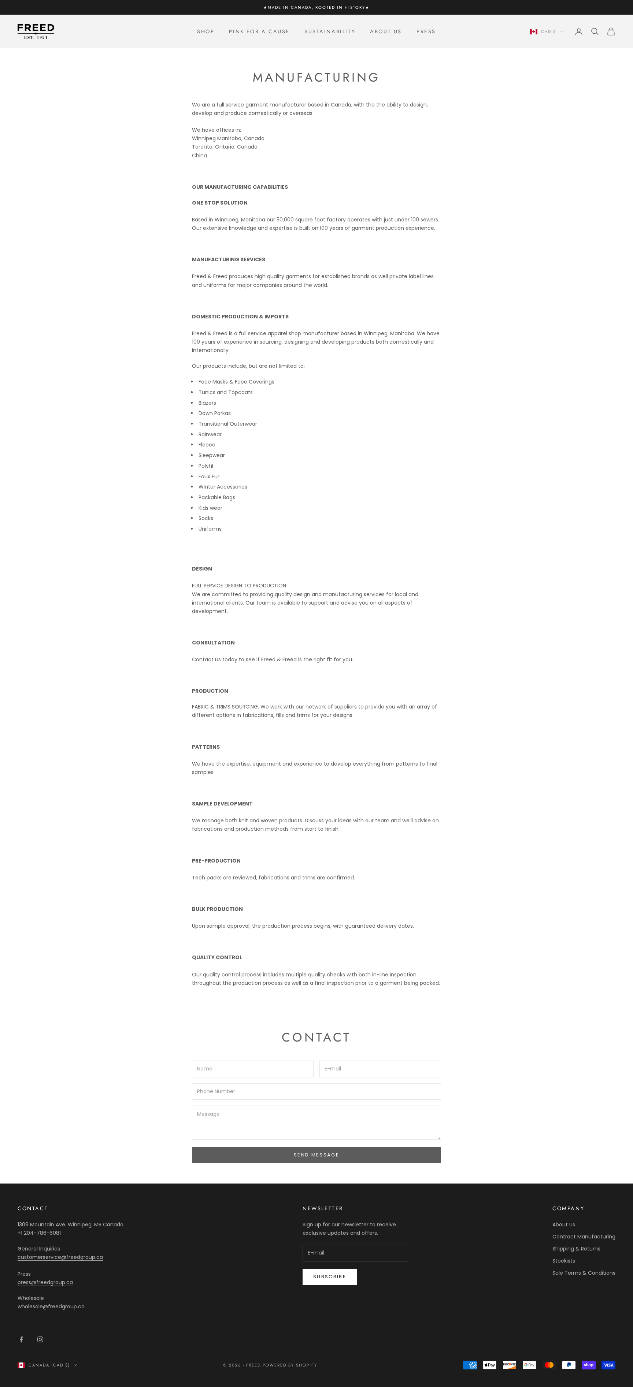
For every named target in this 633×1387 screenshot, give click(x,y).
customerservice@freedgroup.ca (60, 1257)
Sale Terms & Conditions (583, 1272)
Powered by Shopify (290, 1365)
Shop (205, 31)
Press (426, 31)
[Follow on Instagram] (40, 1339)
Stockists (563, 1260)
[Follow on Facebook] (21, 1339)
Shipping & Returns (576, 1248)
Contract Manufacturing (583, 1236)
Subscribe (329, 1276)
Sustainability (329, 31)
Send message (316, 1154)
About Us (386, 31)
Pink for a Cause (259, 31)
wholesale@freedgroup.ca (51, 1306)
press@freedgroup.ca (45, 1282)
